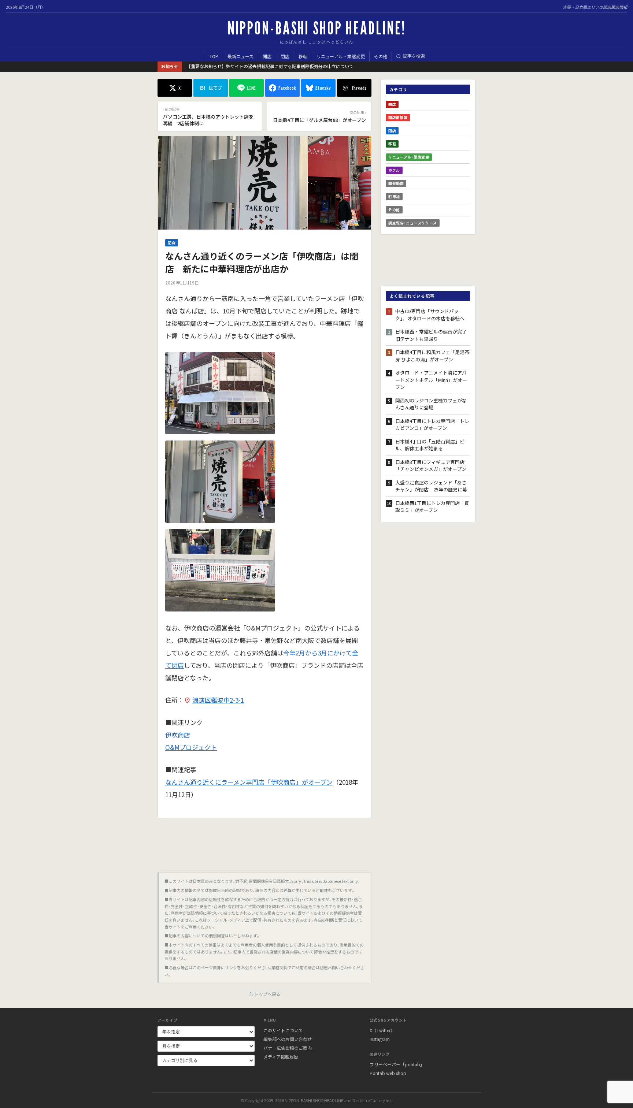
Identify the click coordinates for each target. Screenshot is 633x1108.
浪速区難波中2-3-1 (218, 699)
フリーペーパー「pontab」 (397, 1064)
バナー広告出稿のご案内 (287, 1048)
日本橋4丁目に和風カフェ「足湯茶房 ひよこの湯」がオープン (432, 356)
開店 (267, 56)
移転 (303, 56)
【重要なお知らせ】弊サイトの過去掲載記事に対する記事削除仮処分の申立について (269, 66)
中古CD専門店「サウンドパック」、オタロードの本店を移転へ (429, 315)
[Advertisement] (264, 842)
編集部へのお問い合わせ (287, 1039)
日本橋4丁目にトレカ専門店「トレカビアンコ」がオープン (432, 424)
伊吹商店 (177, 734)
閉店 (285, 56)
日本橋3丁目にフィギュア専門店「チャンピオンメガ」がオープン (430, 465)
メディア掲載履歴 (280, 1056)
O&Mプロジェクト (191, 747)
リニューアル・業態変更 (340, 56)
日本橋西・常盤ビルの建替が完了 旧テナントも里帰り (432, 335)
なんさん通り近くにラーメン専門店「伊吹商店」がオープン (249, 782)
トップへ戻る (267, 994)
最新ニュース (240, 56)
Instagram (380, 1039)
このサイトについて (283, 1030)
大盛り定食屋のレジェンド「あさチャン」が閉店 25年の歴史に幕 (431, 486)
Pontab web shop (388, 1073)
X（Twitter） (382, 1030)
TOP (214, 56)
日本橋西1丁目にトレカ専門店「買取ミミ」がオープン (432, 506)
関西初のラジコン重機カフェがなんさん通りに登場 (431, 404)
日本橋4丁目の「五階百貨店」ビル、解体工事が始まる (429, 445)
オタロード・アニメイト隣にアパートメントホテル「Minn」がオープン (431, 379)
